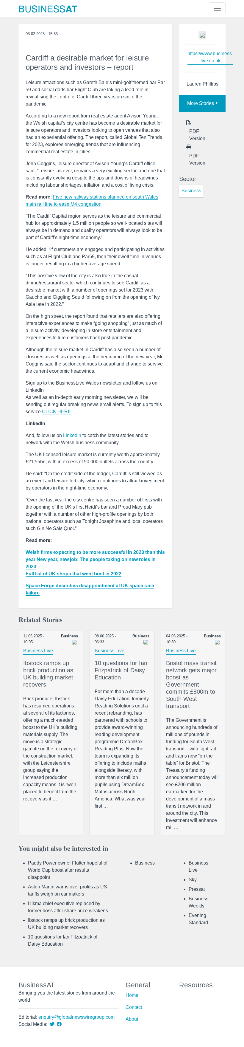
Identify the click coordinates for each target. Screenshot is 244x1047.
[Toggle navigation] (217, 8)
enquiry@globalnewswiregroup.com (76, 1017)
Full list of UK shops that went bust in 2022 (73, 573)
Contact (134, 1007)
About (132, 1019)
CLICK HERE (56, 411)
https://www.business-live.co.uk (210, 57)
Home (132, 995)
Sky (193, 879)
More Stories (201, 103)
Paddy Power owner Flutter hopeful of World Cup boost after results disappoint (67, 870)
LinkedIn (72, 435)
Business (145, 862)
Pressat (197, 889)
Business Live (38, 650)
